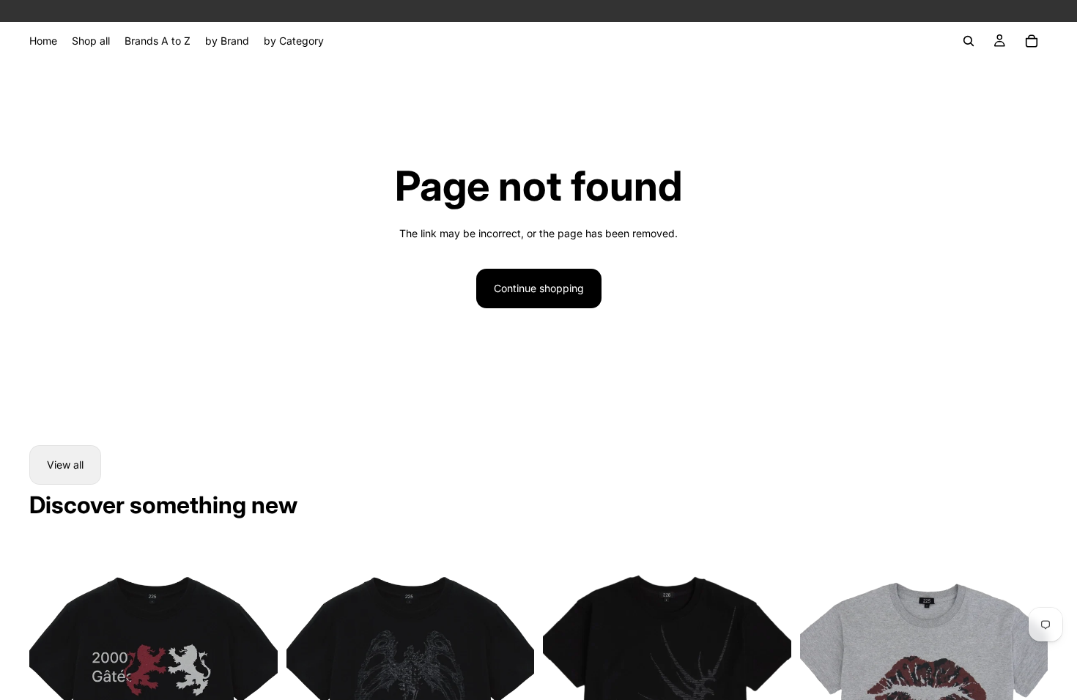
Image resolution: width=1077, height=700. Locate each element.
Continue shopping (539, 288)
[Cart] (1031, 41)
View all (65, 464)
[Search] (968, 41)
